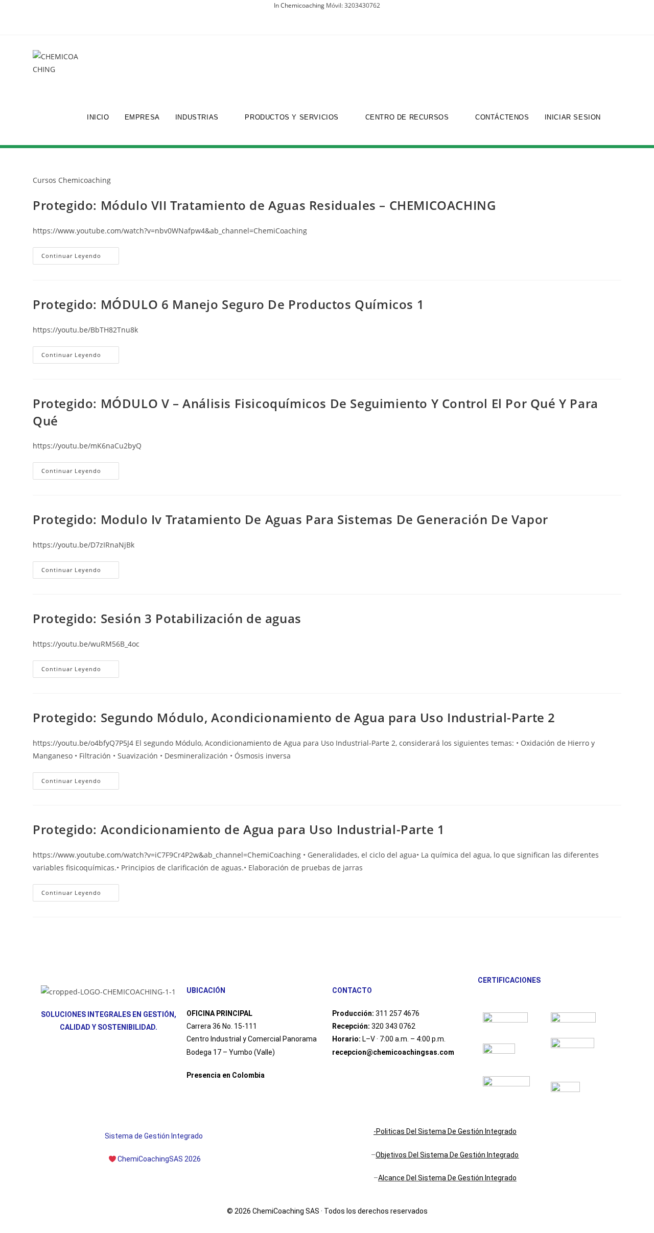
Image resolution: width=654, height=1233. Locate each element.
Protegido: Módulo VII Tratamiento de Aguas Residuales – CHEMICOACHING (264, 205)
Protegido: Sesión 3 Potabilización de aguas (167, 618)
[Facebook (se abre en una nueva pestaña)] (321, 25)
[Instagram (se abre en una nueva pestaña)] (333, 25)
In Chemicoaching (299, 5)
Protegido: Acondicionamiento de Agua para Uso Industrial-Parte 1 (239, 829)
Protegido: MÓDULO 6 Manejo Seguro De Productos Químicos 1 (228, 304)
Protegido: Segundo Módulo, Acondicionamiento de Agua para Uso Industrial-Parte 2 (294, 717)
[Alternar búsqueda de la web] (619, 117)
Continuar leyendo (80, 253)
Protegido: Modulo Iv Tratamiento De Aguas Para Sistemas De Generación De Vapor (290, 519)
